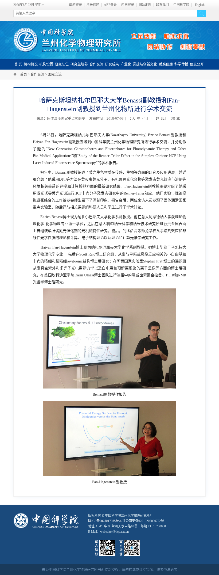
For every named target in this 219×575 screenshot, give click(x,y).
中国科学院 (181, 5)
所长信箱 (93, 5)
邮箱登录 (75, 5)
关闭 (175, 118)
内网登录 (127, 5)
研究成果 (112, 64)
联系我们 (162, 5)
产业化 (126, 64)
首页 (23, 74)
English (200, 5)
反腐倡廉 (166, 64)
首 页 (18, 64)
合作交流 (96, 64)
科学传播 (181, 64)
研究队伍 (62, 64)
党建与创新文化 (145, 64)
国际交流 (55, 74)
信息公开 (197, 64)
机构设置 (46, 64)
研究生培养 (79, 64)
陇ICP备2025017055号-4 (105, 521)
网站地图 (145, 5)
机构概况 (31, 64)
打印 (160, 118)
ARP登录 (110, 5)
